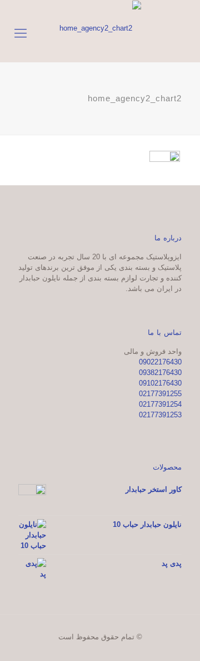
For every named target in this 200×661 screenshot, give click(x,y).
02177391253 (160, 415)
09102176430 (160, 383)
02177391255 (160, 393)
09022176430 (160, 362)
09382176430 (160, 372)
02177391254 (160, 404)
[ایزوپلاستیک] (100, 28)
